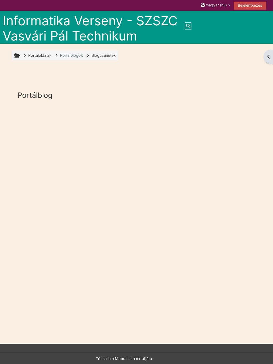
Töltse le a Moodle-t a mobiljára (124, 358)
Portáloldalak (39, 55)
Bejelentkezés (250, 5)
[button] (215, 5)
